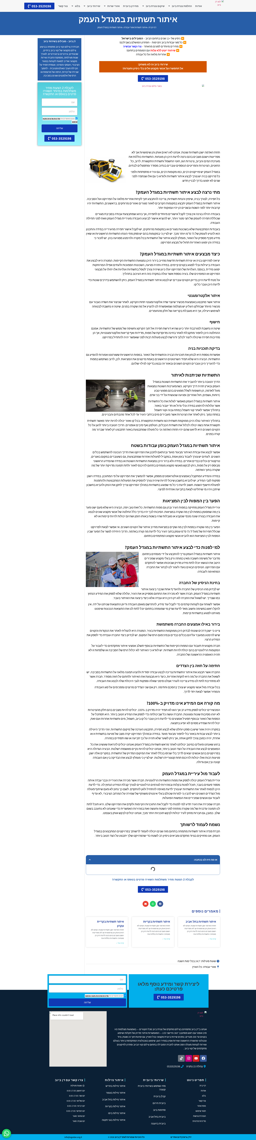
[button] (90, 860)
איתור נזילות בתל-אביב (113, 1099)
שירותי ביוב (93, 6)
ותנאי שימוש (90, 996)
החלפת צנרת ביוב (182, 6)
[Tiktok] (181, 1058)
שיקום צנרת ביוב (155, 6)
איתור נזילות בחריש (115, 1085)
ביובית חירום (159, 1103)
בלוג (77, 6)
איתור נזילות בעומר (115, 1092)
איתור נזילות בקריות (115, 1106)
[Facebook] (203, 1058)
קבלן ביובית (160, 1096)
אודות (198, 6)
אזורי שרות (113, 6)
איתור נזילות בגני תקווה (113, 1119)
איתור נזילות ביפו (116, 1113)
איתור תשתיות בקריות (156, 921)
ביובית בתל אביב (157, 1116)
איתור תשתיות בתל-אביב (201, 921)
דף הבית (152, 27)
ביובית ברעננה (158, 1123)
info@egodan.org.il (73, 1137)
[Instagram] (188, 1058)
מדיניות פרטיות (53, 118)
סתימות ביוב (159, 1109)
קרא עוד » (212, 939)
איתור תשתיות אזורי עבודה (135, 27)
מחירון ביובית (131, 6)
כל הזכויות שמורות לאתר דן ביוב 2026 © (126, 1137)
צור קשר (63, 6)
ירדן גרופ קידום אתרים (181, 1137)
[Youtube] (196, 1058)
